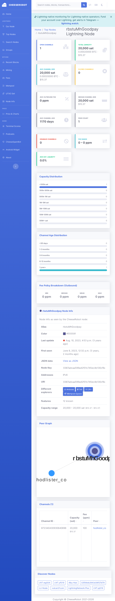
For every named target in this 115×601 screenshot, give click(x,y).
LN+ (89, 389)
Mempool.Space (74, 393)
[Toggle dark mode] (102, 5)
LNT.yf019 (59, 582)
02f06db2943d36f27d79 (93, 582)
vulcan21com (58, 588)
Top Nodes (50, 29)
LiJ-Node (43, 588)
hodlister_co (99, 528)
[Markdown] (96, 5)
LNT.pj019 (98, 588)
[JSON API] (90, 5)
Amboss (70, 389)
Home (38, 29)
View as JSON (70, 360)
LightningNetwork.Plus (78, 588)
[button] (111, 5)
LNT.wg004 (44, 582)
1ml (80, 389)
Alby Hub (73, 582)
